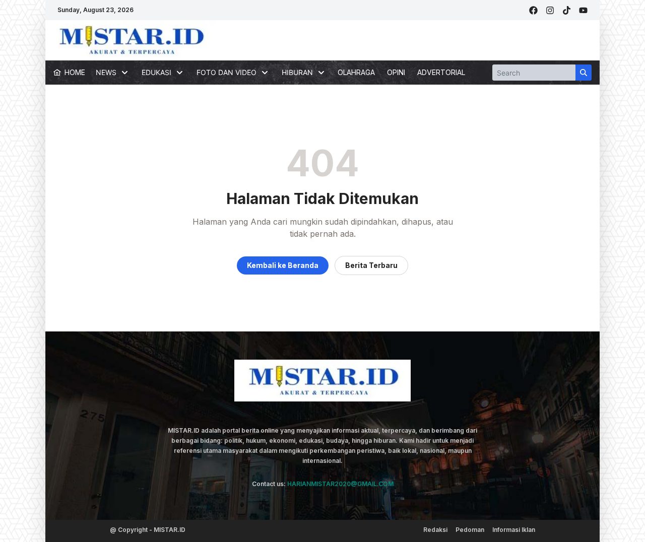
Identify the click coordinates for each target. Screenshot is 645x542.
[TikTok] (566, 10)
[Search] (583, 72)
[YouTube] (583, 10)
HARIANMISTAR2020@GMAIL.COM (340, 484)
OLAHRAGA (356, 72)
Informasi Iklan (513, 529)
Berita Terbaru (371, 265)
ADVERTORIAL (441, 72)
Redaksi (435, 529)
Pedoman (470, 529)
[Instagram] (550, 10)
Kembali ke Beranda (282, 265)
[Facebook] (533, 10)
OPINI (396, 72)
